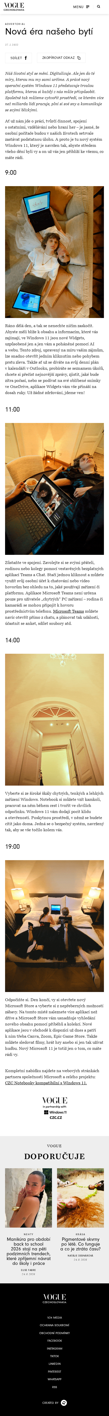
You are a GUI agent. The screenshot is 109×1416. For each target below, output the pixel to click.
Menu (78, 7)
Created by (50, 1403)
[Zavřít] (103, 1410)
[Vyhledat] (98, 6)
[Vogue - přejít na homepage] (14, 6)
